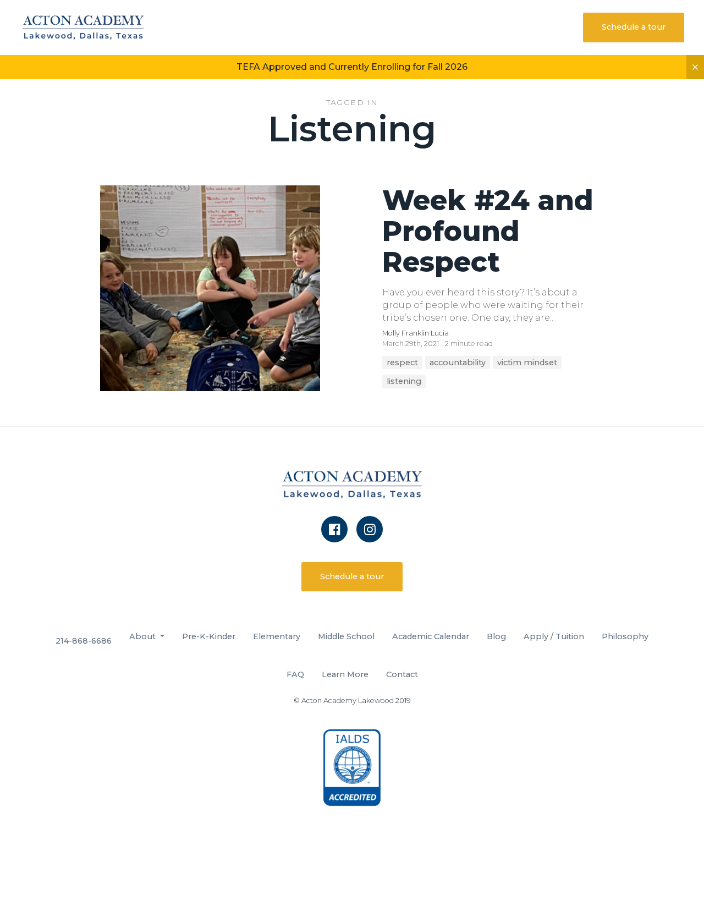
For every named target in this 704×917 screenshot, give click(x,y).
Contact (402, 674)
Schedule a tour (634, 27)
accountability (458, 362)
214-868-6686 (84, 641)
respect (402, 362)
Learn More (345, 674)
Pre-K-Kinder (208, 636)
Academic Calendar (430, 636)
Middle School (346, 636)
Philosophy (625, 636)
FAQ (295, 674)
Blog (496, 636)
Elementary (276, 636)
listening (404, 381)
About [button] (143, 636)
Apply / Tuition (554, 636)
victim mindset (527, 362)
